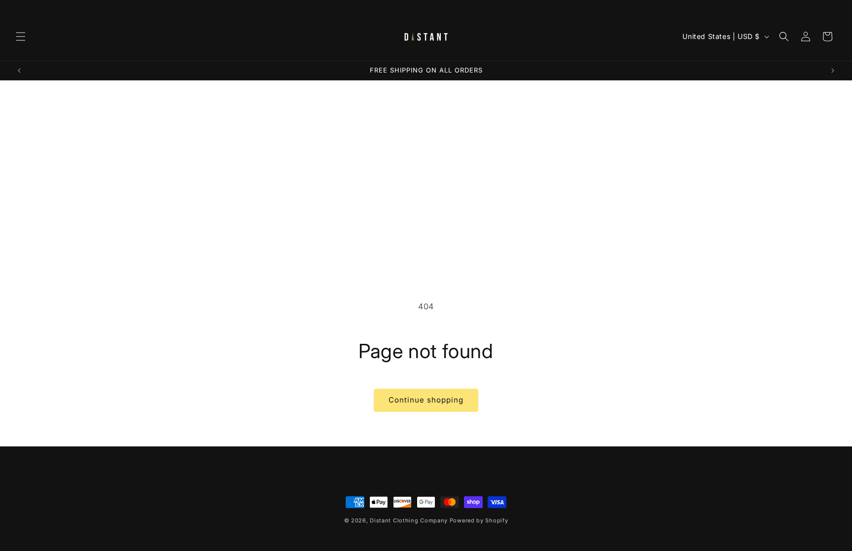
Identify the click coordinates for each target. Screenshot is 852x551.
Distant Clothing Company (409, 520)
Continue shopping (426, 399)
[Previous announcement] (19, 70)
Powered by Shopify (479, 520)
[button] (21, 36)
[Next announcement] (833, 70)
